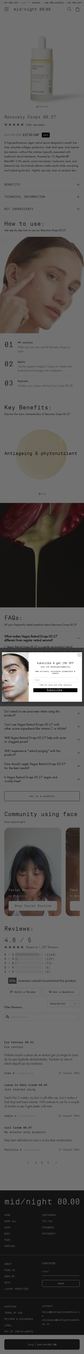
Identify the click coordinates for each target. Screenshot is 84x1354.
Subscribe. (55, 690)
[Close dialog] (79, 655)
